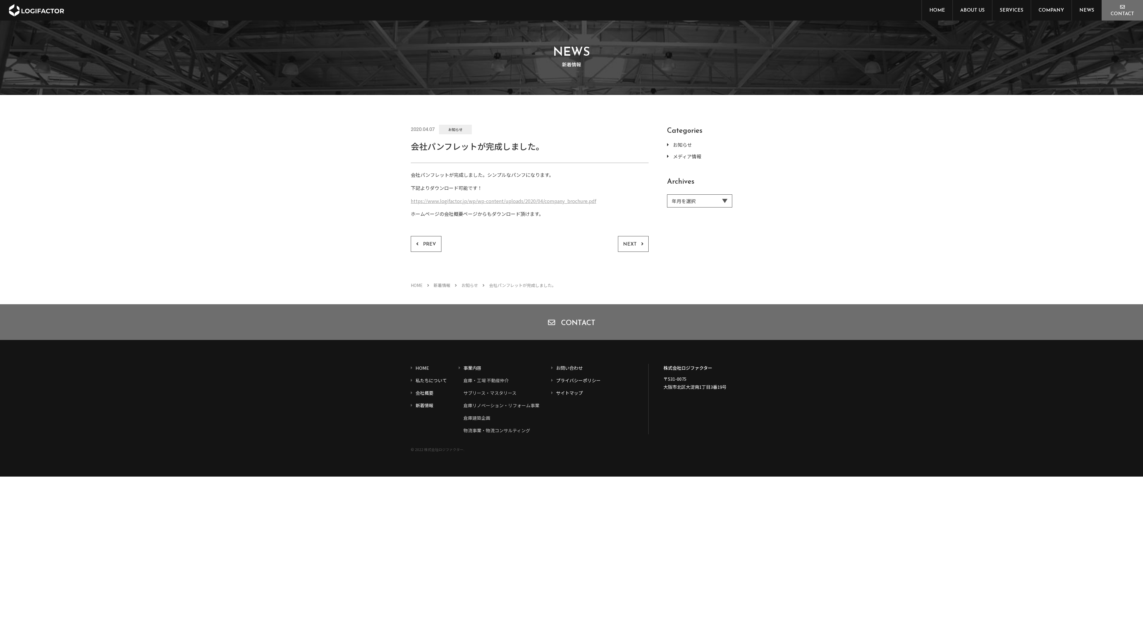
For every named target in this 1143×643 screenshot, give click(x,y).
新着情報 (442, 285)
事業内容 (472, 368)
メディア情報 (687, 156)
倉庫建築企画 (476, 418)
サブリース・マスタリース (489, 393)
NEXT (630, 244)
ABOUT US (972, 10)
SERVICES (1011, 10)
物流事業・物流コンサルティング (496, 430)
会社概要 (424, 393)
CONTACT (1122, 14)
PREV (429, 244)
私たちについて (431, 380)
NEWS (1086, 10)
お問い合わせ (569, 368)
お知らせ (455, 129)
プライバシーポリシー (578, 380)
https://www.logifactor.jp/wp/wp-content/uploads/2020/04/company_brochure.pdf (503, 201)
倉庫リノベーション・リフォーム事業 (501, 405)
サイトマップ (569, 393)
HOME (937, 10)
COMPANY (1051, 10)
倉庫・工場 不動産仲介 (486, 380)
